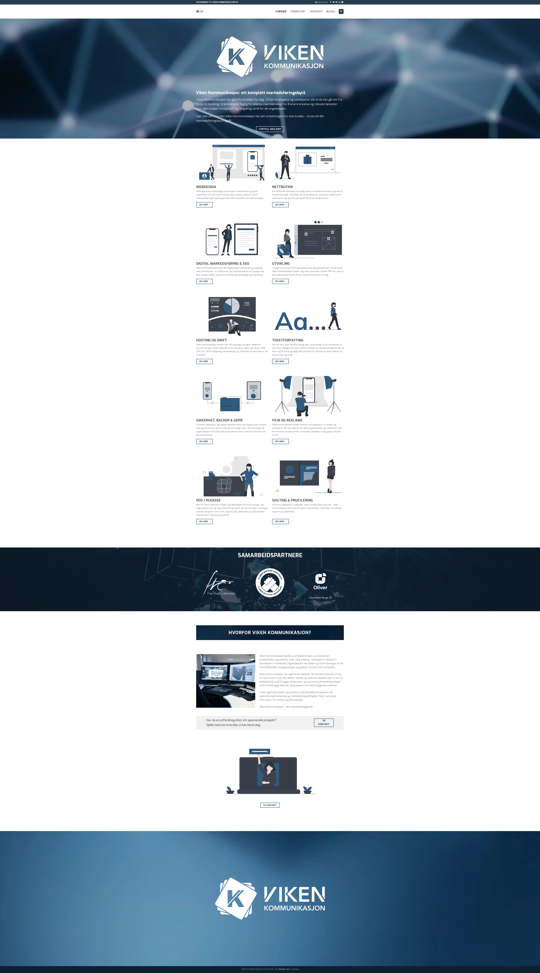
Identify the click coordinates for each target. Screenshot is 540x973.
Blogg (330, 11)
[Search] (341, 11)
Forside (281, 11)
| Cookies (294, 969)
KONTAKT (316, 11)
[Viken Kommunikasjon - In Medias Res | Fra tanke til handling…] (210, 11)
